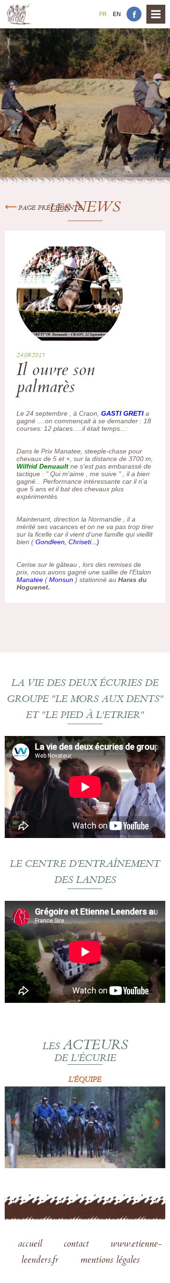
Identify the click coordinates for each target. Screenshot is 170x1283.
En (117, 14)
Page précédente (49, 208)
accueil (31, 1245)
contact (78, 1245)
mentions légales (110, 1261)
